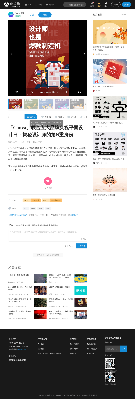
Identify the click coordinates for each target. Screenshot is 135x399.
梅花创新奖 (91, 344)
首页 (30, 4)
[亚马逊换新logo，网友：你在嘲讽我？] (80, 302)
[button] (84, 54)
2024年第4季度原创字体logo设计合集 (108, 159)
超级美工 (11, 306)
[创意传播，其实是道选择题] (40, 278)
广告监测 (90, 353)
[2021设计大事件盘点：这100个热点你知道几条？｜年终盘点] (80, 278)
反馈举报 (74, 215)
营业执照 (94, 395)
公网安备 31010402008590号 (79, 395)
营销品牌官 (53, 306)
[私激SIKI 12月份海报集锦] (110, 71)
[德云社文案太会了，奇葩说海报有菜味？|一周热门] (80, 314)
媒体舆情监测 (92, 349)
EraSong (11, 282)
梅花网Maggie (54, 318)
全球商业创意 (13, 294)
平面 (40, 142)
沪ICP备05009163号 (60, 395)
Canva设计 (19, 13)
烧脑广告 (11, 318)
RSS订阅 (73, 353)
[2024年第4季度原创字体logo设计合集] (110, 144)
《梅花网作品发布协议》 (18, 215)
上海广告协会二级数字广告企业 (50, 353)
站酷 (50, 282)
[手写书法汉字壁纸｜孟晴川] (110, 180)
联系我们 (41, 349)
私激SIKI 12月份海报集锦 (103, 86)
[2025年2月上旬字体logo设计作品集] (110, 107)
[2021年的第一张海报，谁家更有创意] (40, 314)
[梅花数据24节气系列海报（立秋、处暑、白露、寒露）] (110, 32)
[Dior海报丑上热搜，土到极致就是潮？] (40, 290)
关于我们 (41, 344)
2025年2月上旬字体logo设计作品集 (108, 123)
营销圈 (51, 4)
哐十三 (51, 294)
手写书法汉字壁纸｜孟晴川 (104, 195)
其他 (35, 142)
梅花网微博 (74, 349)
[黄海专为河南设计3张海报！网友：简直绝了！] (40, 302)
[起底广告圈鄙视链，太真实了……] (80, 290)
